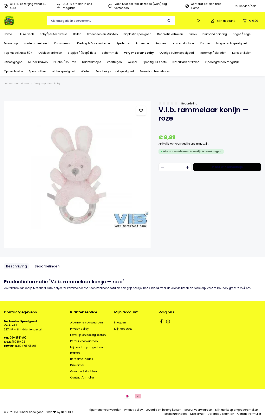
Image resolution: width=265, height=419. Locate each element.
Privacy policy (79, 329)
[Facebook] (161, 323)
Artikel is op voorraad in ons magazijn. (183, 144)
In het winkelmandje (227, 167)
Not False (67, 412)
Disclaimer (77, 365)
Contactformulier (82, 377)
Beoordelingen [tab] (47, 266)
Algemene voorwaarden (86, 322)
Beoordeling (189, 103)
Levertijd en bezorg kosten (88, 335)
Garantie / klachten (83, 371)
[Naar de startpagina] (9, 21)
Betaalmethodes (81, 359)
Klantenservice (83, 312)
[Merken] (141, 111)
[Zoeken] (169, 21)
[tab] (16, 266)
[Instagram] (168, 323)
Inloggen (120, 322)
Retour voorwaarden (84, 341)
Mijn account (126, 312)
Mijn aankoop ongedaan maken (86, 350)
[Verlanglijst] (199, 21)
